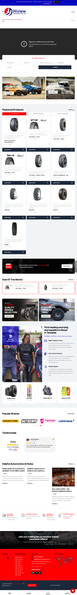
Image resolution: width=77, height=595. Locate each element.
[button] (32, 425)
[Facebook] (54, 2)
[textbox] (10, 63)
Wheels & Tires (30, 286)
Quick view (14, 124)
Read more (8, 149)
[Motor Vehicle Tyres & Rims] (11, 391)
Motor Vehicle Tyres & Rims (26, 285)
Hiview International (17, 583)
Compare (17, 124)
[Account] (29, 592)
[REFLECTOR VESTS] (66, 390)
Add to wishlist (10, 124)
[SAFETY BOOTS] (47, 390)
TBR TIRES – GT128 (20, 288)
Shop (9, 593)
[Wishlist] (67, 592)
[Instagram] (57, 2)
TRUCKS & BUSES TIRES (21, 286)
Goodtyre (17, 285)
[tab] (14, 113)
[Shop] (9, 592)
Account (29, 593)
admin (5, 473)
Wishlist (67, 593)
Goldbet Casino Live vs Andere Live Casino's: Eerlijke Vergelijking (36, 471)
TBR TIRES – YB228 (57, 288)
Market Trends (57, 469)
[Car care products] (29, 391)
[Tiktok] (59, 2)
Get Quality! (54, 3)
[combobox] (13, 63)
